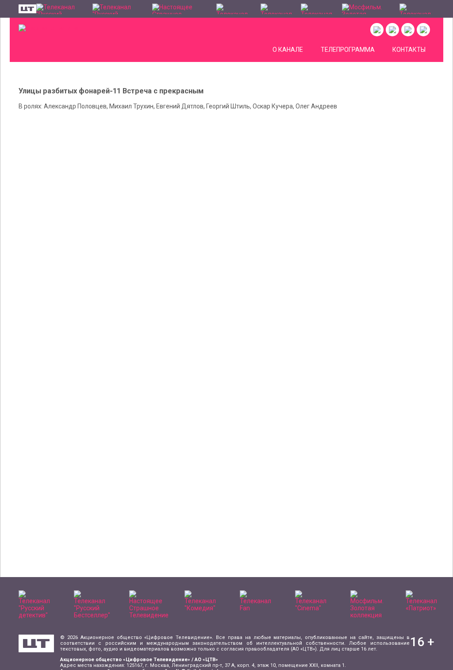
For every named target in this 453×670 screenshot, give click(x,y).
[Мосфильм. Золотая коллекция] (366, 9)
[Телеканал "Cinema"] (317, 9)
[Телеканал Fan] (276, 9)
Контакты (409, 49)
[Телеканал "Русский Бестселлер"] (117, 9)
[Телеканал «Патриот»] (416, 9)
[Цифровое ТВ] (36, 643)
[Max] (423, 29)
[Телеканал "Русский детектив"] (60, 9)
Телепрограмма (348, 49)
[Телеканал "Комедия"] (233, 9)
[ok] (392, 29)
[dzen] (408, 29)
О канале (288, 49)
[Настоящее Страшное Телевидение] (179, 9)
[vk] (377, 29)
